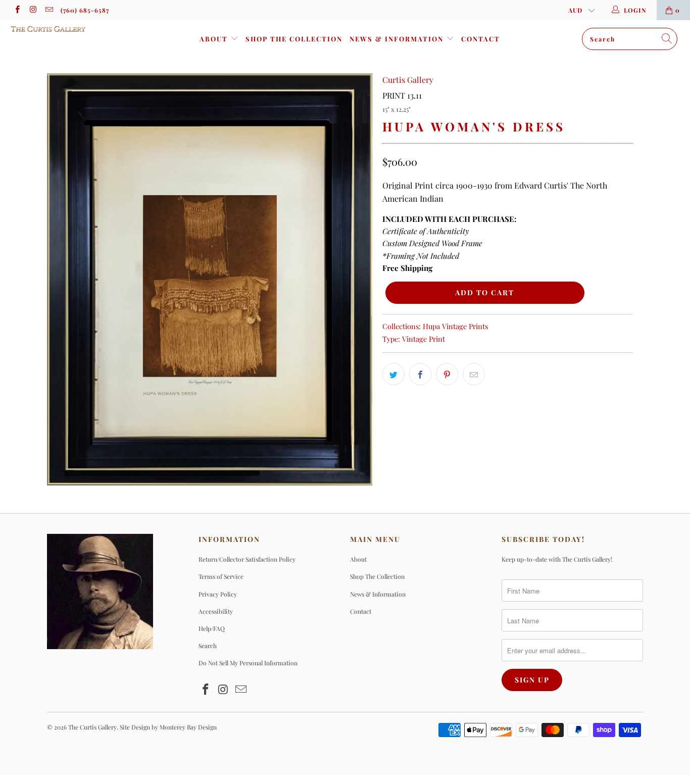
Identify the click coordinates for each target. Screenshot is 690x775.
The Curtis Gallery (92, 727)
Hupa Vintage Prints (455, 326)
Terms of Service (221, 576)
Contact (480, 38)
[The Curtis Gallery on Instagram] (32, 10)
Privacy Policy (218, 594)
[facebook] (17, 10)
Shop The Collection (293, 38)
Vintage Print (423, 339)
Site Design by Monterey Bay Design (168, 727)
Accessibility (216, 611)
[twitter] (393, 374)
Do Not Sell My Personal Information (248, 663)
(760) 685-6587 (85, 10)
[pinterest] (447, 374)
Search (208, 646)
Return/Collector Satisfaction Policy (247, 559)
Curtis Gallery (407, 79)
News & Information (398, 38)
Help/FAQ (212, 628)
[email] (48, 10)
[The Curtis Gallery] (60, 28)
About (215, 38)
